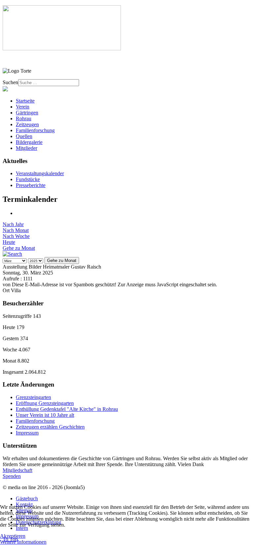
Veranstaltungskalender (40, 173)
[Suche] (12, 254)
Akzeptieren (12, 536)
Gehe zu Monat (19, 248)
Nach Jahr (13, 224)
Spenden (12, 476)
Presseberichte (30, 185)
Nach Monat (16, 230)
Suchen (10, 82)
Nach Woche (16, 236)
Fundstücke (28, 179)
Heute (9, 242)
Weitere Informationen (23, 542)
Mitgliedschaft (17, 470)
